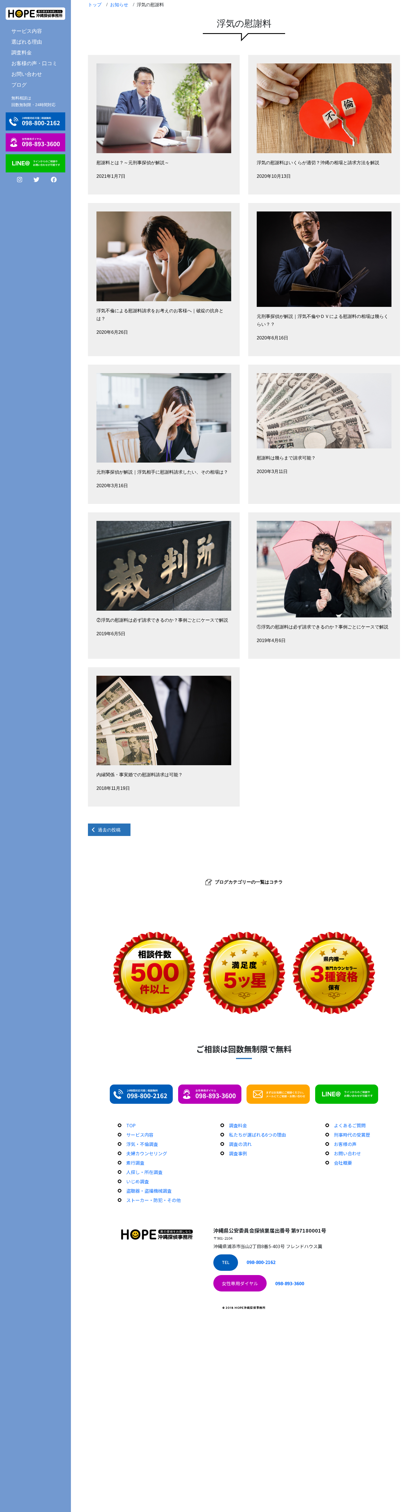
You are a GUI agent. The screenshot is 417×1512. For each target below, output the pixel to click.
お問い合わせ (26, 73)
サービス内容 (139, 1134)
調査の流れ (240, 1144)
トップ (95, 4)
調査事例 (238, 1153)
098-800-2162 (261, 1262)
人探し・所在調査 (144, 1172)
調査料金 (21, 52)
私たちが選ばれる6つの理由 (257, 1134)
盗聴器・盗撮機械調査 (149, 1190)
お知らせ (119, 4)
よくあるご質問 (350, 1125)
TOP (131, 1125)
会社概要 (343, 1162)
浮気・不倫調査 (142, 1144)
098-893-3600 (289, 1283)
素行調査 (135, 1162)
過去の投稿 (109, 830)
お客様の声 (345, 1144)
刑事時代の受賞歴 (352, 1134)
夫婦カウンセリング (146, 1153)
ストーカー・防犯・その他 (153, 1200)
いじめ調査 (137, 1181)
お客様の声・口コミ (34, 63)
